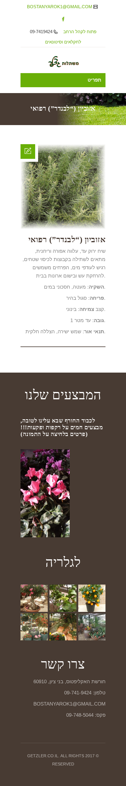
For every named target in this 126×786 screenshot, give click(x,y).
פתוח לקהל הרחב (79, 31)
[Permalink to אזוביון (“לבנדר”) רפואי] (63, 227)
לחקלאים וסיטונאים (63, 41)
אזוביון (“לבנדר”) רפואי (67, 239)
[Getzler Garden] (63, 61)
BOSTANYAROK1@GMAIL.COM (60, 6)
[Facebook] (63, 19)
